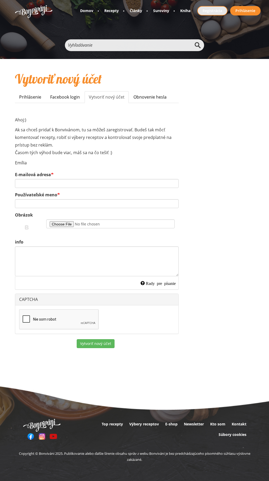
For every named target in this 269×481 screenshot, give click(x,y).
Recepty (111, 10)
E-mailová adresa (33, 174)
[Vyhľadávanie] (197, 45)
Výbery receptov (144, 423)
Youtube (53, 436)
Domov (86, 10)
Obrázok (24, 215)
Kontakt (239, 423)
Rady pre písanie (161, 283)
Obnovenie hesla (150, 97)
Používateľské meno (36, 195)
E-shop (171, 423)
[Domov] (33, 11)
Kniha (185, 10)
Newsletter (194, 423)
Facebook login (65, 97)
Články (136, 10)
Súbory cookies (232, 434)
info (19, 242)
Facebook (30, 436)
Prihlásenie (245, 10)
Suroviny (161, 10)
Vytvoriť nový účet (109, 98)
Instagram (42, 436)
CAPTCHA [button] (28, 299)
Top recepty (112, 423)
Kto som (217, 423)
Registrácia (212, 10)
